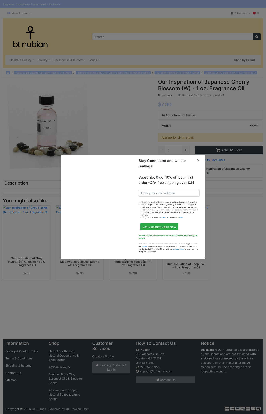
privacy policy (178, 249)
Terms (180, 218)
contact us (164, 218)
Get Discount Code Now (159, 227)
